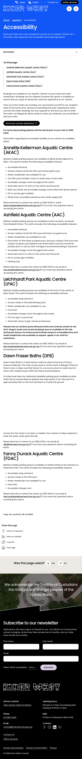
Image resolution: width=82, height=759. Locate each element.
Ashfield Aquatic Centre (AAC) (21, 72)
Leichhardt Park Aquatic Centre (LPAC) (25, 76)
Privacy (53, 748)
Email (5, 653)
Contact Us (8, 734)
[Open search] (69, 8)
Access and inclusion (13, 748)
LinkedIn (54, 727)
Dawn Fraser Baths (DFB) (18, 81)
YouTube (60, 727)
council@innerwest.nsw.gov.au (17, 727)
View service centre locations (17, 705)
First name (8, 641)
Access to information (36, 748)
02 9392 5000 (9, 717)
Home (6, 20)
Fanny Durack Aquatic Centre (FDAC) (24, 85)
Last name (48, 641)
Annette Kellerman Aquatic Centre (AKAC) (26, 67)
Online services (10, 739)
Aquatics (16, 20)
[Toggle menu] (76, 8)
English (35, 2)
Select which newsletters (15, 667)
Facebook (44, 727)
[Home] (25, 9)
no (65, 563)
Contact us (53, 2)
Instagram (49, 727)
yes (53, 563)
